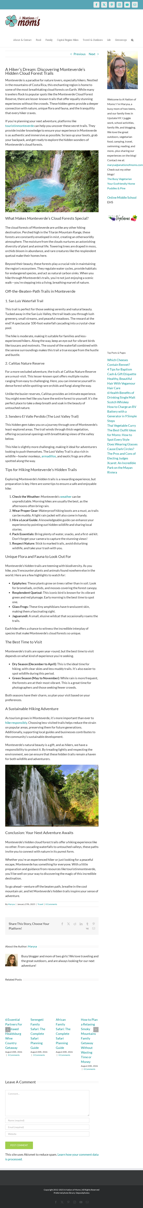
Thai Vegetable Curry (121, 425)
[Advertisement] (122, 291)
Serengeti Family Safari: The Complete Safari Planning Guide (38, 1034)
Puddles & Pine (116, 188)
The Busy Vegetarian (119, 178)
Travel (40, 904)
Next (92, 54)
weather (66, 496)
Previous (80, 54)
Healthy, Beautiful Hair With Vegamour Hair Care (121, 383)
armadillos (49, 456)
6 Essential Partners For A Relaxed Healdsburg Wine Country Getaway (13, 1034)
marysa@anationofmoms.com (125, 164)
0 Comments (51, 904)
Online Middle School (122, 197)
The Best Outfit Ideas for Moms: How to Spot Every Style (121, 434)
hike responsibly (16, 722)
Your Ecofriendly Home (121, 183)
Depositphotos (82, 1193)
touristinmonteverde (19, 126)
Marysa (11, 904)
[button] (132, 39)
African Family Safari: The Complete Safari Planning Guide (63, 1034)
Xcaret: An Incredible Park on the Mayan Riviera (121, 467)
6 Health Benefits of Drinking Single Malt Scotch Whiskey (121, 397)
